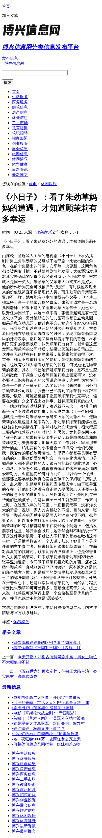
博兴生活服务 (24, 753)
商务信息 (20, 117)
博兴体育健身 (24, 821)
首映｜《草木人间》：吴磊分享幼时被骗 (48, 718)
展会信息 (20, 149)
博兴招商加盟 (24, 795)
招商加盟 (20, 138)
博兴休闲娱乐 (24, 816)
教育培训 (20, 128)
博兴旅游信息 (24, 810)
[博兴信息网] (33, 36)
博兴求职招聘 (24, 790)
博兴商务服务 (24, 758)
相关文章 (11, 632)
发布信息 (10, 58)
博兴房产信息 (24, 769)
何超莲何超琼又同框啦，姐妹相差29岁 (46, 744)
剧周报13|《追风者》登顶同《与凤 (43, 708)
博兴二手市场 (24, 779)
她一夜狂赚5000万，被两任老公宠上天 (46, 739)
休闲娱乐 (20, 159)
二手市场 (20, 123)
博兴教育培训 (24, 784)
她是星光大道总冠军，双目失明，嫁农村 (48, 723)
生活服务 (20, 97)
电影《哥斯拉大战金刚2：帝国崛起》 (45, 713)
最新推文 (20, 175)
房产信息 (20, 112)
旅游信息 (20, 154)
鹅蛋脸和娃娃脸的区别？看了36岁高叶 (46, 642)
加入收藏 (10, 15)
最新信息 (11, 687)
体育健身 (20, 164)
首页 (6, 6)
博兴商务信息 (24, 774)
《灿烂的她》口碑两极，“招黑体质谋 (45, 734)
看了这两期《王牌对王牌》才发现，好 (46, 648)
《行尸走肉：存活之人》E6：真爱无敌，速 (50, 703)
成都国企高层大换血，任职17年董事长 (46, 697)
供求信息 (20, 107)
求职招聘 (20, 133)
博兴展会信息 (24, 805)
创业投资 (20, 143)
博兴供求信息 (24, 764)
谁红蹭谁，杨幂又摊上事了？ (38, 729)
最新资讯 (20, 169)
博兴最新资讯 (24, 826)
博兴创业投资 (24, 800)
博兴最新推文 (24, 831)
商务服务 (20, 102)
